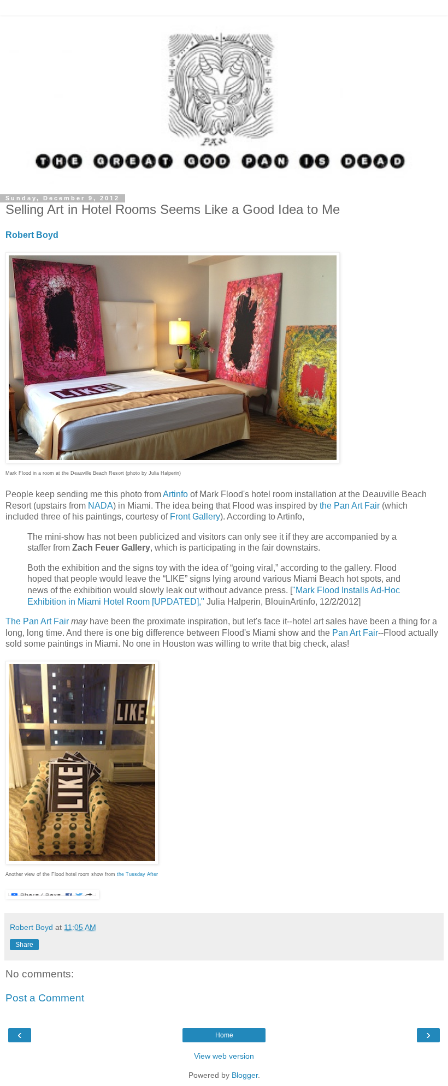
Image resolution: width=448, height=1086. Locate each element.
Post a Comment (44, 998)
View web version (224, 1056)
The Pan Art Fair (37, 621)
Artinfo (175, 494)
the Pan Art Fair (350, 505)
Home (224, 1035)
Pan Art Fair (355, 632)
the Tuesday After (137, 874)
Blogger (245, 1075)
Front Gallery (195, 516)
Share (24, 944)
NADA (100, 505)
